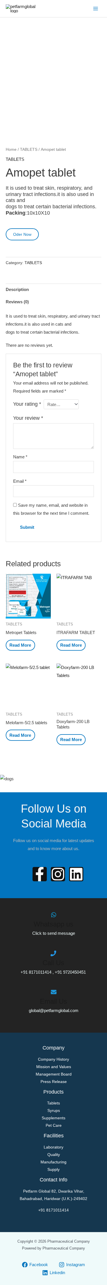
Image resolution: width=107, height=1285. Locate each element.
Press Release (54, 1081)
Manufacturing (53, 1162)
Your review (28, 418)
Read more (20, 645)
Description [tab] (17, 289)
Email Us (53, 1001)
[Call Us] (53, 953)
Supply (53, 1169)
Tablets (53, 1103)
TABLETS (28, 149)
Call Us (53, 963)
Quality (53, 1154)
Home (11, 149)
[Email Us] (53, 992)
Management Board (54, 1074)
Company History (53, 1059)
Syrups (53, 1110)
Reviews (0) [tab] (17, 301)
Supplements (53, 1118)
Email (20, 481)
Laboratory (53, 1147)
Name (20, 456)
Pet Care (54, 1125)
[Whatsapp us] (53, 915)
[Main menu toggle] (95, 9)
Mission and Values (53, 1066)
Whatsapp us (53, 924)
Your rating (27, 404)
